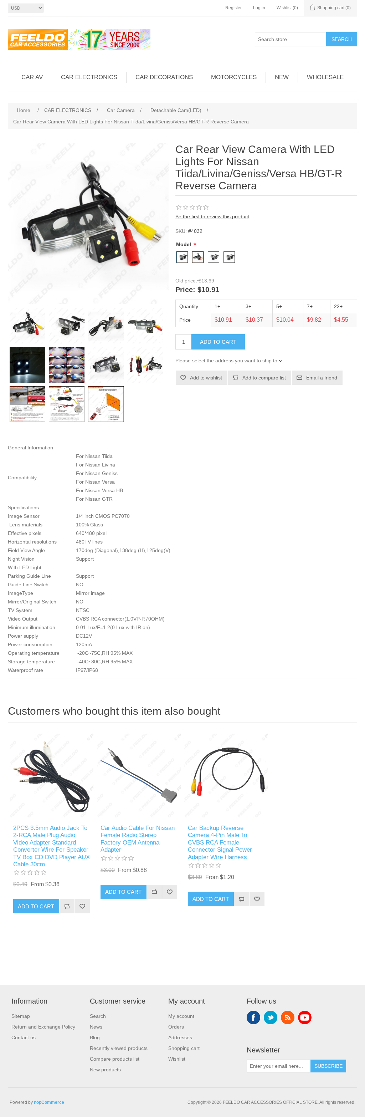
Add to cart (218, 342)
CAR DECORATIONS (164, 77)
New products (105, 1069)
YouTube (305, 1017)
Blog (95, 1037)
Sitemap (20, 1016)
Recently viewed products (119, 1048)
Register (233, 7)
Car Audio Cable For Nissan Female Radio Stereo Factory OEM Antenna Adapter (138, 839)
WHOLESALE (325, 77)
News (96, 1027)
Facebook (253, 1017)
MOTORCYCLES (234, 77)
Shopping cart (184, 1048)
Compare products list (114, 1059)
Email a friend (321, 378)
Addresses (180, 1037)
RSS (287, 1017)
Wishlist (176, 1059)
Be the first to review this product (212, 216)
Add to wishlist (206, 378)
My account (181, 1016)
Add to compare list (264, 378)
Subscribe (328, 1066)
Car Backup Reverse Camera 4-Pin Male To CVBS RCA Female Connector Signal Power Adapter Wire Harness (220, 843)
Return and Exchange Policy (43, 1027)
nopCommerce (49, 1102)
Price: (185, 290)
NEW (282, 77)
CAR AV (32, 77)
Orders (176, 1027)
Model (184, 244)
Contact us (23, 1037)
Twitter (270, 1017)
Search (341, 39)
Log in (259, 7)
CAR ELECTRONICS (89, 77)
